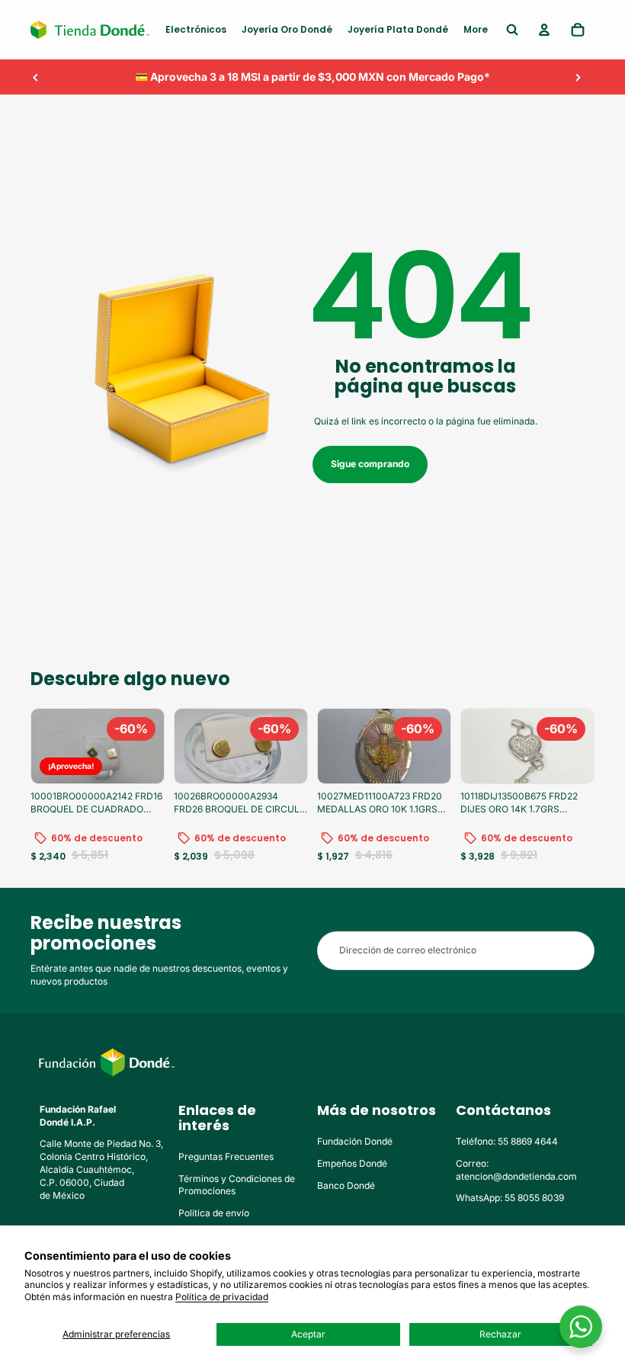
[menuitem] (195, 29)
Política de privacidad (221, 1296)
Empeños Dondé (352, 1163)
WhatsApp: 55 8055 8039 (510, 1197)
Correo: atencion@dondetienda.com (516, 1170)
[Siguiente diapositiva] (578, 77)
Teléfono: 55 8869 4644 (507, 1141)
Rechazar (500, 1334)
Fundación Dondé (355, 1141)
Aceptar (308, 1334)
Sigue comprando (370, 463)
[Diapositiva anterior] (36, 77)
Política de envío (213, 1213)
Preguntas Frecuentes (226, 1156)
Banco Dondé (346, 1185)
